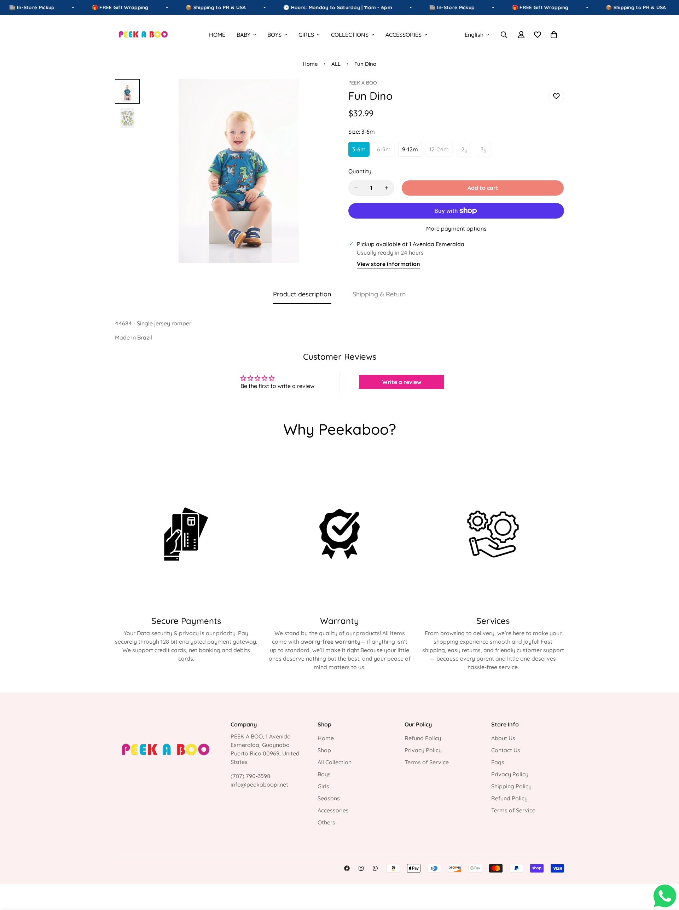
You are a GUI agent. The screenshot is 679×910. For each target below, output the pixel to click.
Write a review (401, 382)
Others (326, 822)
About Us (503, 738)
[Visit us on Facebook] (347, 868)
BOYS (274, 34)
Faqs (497, 762)
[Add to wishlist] (556, 96)
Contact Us (505, 750)
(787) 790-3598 (250, 775)
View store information (388, 263)
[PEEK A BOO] (143, 34)
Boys (324, 774)
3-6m (361, 151)
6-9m (386, 151)
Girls (323, 786)
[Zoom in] (316, 94)
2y (466, 151)
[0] (554, 35)
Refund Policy (423, 738)
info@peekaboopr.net (259, 784)
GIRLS (306, 34)
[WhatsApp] (375, 868)
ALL (336, 63)
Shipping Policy (511, 786)
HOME (217, 34)
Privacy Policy (423, 750)
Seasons (329, 798)
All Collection (335, 762)
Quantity (359, 171)
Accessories (333, 810)
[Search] (504, 34)
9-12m (412, 151)
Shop (324, 750)
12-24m (441, 151)
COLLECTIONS (349, 34)
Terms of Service (427, 762)
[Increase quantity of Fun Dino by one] (386, 188)
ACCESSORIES (403, 34)
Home (310, 63)
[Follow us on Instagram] (361, 868)
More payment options (456, 228)
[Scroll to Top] (665, 871)
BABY (243, 34)
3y (486, 151)
